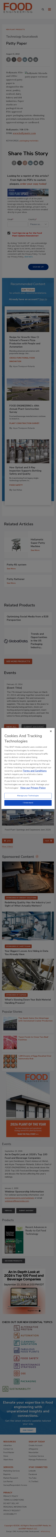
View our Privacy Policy (33, 787)
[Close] (51, 731)
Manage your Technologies (28, 796)
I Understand (28, 803)
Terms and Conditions (35, 770)
